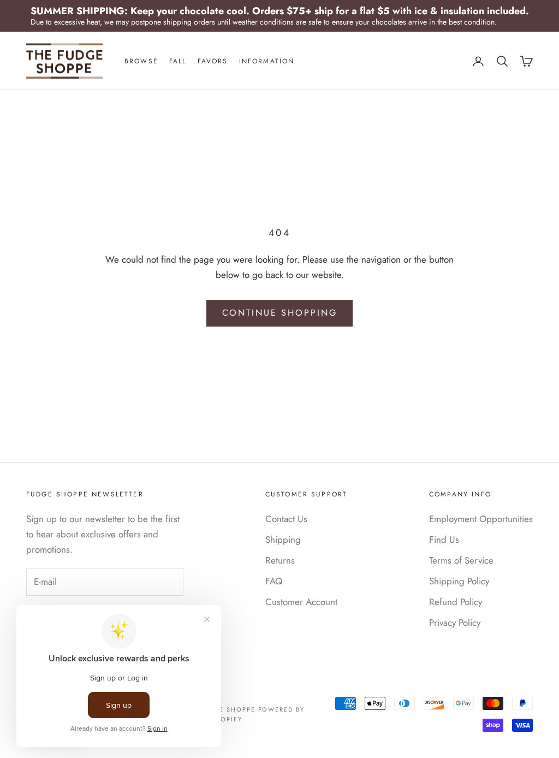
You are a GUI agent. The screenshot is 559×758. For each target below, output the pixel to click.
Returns (280, 560)
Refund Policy (455, 601)
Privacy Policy (454, 622)
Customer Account (301, 601)
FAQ (273, 581)
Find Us (444, 539)
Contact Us (286, 518)
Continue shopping (279, 312)
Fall (178, 61)
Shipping (283, 539)
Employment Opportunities (481, 518)
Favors (213, 61)
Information (267, 61)
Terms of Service (461, 560)
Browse (141, 61)
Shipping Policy (459, 581)
